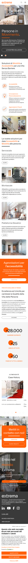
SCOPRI (5, 162)
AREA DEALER (6, 521)
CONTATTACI (14, 279)
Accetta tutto (14, 553)
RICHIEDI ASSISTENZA (8, 518)
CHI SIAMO (14, 317)
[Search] (21, 2)
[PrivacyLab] (10, 549)
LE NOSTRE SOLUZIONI (14, 50)
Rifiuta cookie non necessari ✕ (19, 526)
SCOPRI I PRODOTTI (14, 444)
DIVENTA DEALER (14, 481)
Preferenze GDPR (14, 560)
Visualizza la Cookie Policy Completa (10, 547)
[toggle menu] (25, 2)
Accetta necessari (14, 557)
